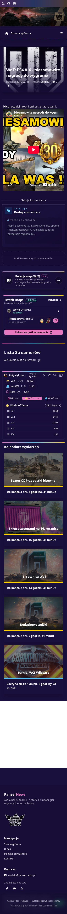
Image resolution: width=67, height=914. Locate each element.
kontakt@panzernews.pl (22, 875)
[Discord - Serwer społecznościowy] (14, 3)
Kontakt (8, 858)
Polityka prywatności (15, 853)
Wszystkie (53, 299)
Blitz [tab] (14, 398)
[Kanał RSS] (3, 3)
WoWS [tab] (53, 398)
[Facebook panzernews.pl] (8, 3)
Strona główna (21, 33)
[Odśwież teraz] (49, 375)
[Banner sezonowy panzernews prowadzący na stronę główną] (33, 16)
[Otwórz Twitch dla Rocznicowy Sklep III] (55, 320)
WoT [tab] (33, 398)
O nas (7, 849)
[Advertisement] (33, 734)
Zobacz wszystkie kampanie (31, 332)
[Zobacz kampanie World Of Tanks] (58, 311)
